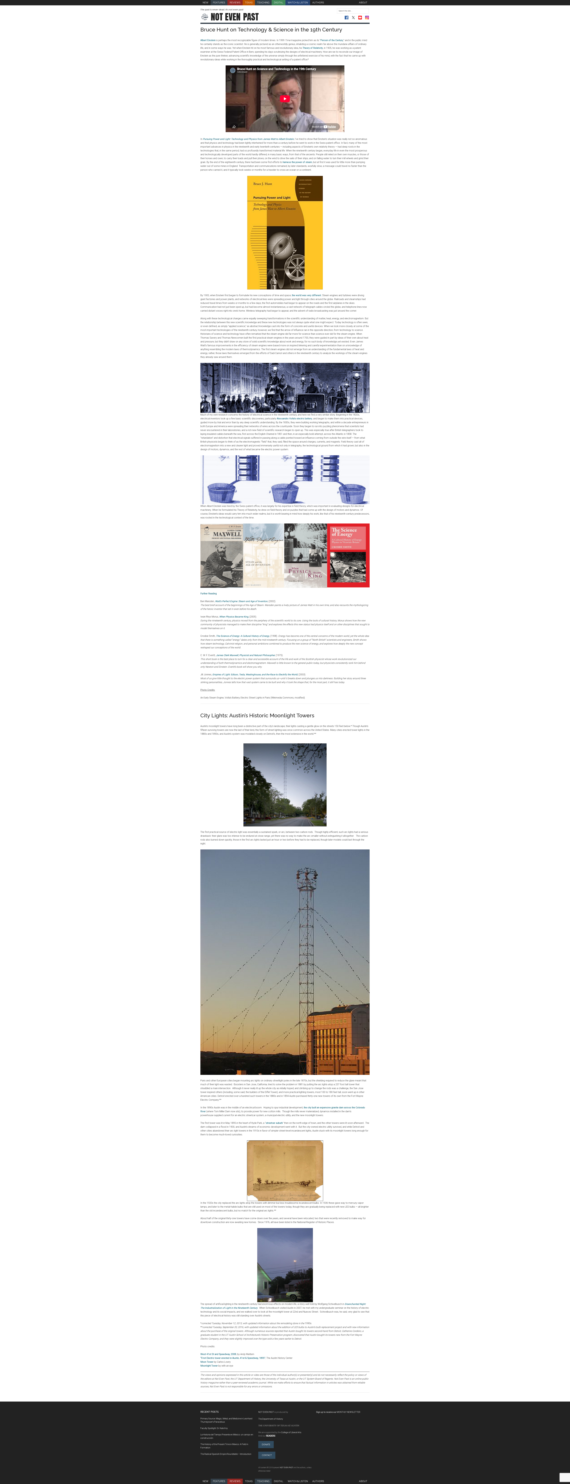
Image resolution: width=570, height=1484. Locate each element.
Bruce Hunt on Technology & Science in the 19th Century (271, 29)
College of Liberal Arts (291, 1432)
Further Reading (208, 593)
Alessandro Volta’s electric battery (294, 418)
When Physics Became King (233, 616)
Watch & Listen (298, 1481)
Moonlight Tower (209, 1365)
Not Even (235, 17)
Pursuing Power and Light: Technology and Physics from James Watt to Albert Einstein (248, 139)
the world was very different (306, 295)
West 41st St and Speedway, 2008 (218, 1354)
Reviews (235, 1481)
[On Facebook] (346, 17)
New (205, 1481)
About (363, 1481)
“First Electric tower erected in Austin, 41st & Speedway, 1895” (232, 1358)
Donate (266, 1444)
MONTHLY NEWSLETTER (348, 1412)
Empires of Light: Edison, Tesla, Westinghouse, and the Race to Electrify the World (254, 674)
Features (219, 1481)
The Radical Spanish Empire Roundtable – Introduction (225, 1454)
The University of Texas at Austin (278, 1425)
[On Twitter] (353, 17)
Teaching (263, 1481)
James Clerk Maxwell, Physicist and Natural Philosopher (245, 655)
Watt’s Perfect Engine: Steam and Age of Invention (241, 601)
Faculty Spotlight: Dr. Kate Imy (214, 1428)
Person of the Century (331, 40)
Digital (278, 1481)
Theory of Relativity (313, 48)
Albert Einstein (208, 40)
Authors (318, 1481)
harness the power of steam (297, 162)
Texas (249, 1481)
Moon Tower (206, 1361)
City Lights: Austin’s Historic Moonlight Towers (257, 715)
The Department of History (270, 1419)
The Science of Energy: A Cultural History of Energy (242, 636)
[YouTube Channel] (360, 17)
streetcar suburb (274, 1123)
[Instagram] (367, 17)
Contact (267, 1455)
